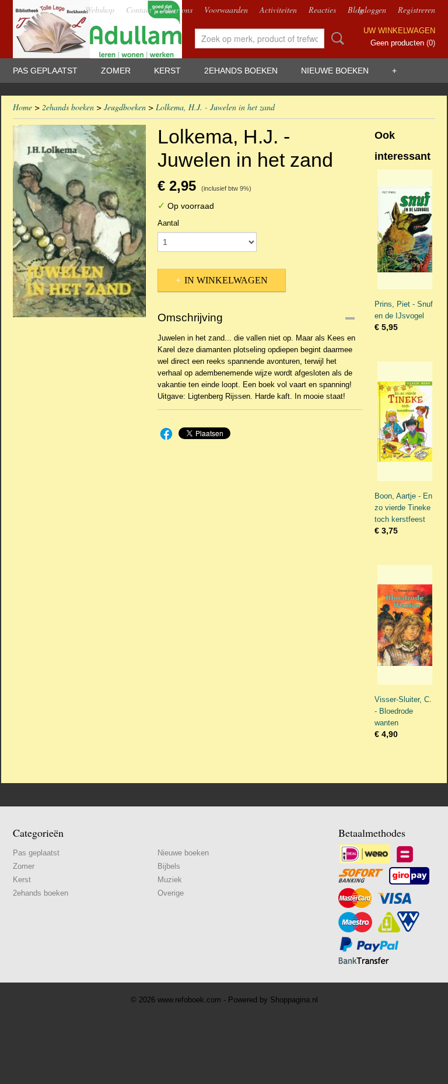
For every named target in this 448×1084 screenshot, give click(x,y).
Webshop (99, 9)
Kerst (167, 70)
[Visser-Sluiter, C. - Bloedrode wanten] (404, 625)
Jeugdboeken (125, 107)
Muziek (170, 879)
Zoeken (335, 38)
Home (22, 107)
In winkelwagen (226, 280)
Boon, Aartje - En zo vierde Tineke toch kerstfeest (403, 508)
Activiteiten (278, 9)
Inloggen (372, 9)
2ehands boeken (241, 70)
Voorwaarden (226, 9)
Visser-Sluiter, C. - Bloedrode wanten (403, 711)
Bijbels (169, 866)
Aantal (168, 223)
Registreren (416, 9)
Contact (139, 9)
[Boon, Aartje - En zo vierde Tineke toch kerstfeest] (404, 421)
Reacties (322, 9)
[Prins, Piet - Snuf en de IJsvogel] (404, 229)
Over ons (177, 9)
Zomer (116, 70)
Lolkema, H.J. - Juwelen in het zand (215, 107)
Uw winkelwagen (399, 30)
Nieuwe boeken (335, 70)
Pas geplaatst (45, 70)
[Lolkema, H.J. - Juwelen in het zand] (79, 221)
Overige (171, 893)
